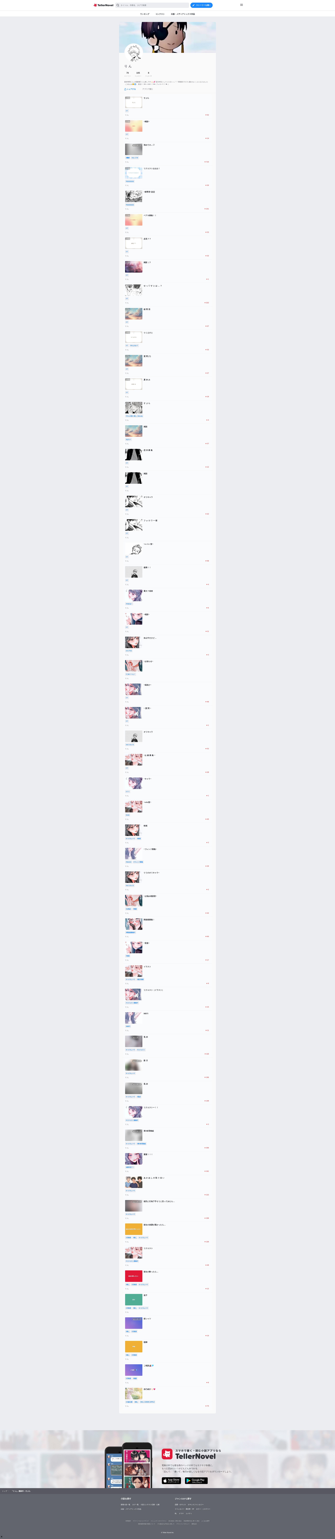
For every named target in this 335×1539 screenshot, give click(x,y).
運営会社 (194, 1524)
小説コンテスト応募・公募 (150, 1505)
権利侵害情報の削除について (146, 1524)
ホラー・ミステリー (203, 1509)
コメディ (189, 1513)
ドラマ (181, 1513)
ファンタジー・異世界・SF (184, 1509)
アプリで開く (147, 89)
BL (176, 1513)
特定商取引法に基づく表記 (191, 1521)
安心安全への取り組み (175, 1521)
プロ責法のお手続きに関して (165, 1524)
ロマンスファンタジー (196, 1505)
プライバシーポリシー (182, 1524)
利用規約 (128, 1521)
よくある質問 (205, 1521)
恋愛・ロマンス (180, 1505)
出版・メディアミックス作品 (131, 1509)
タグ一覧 (135, 1505)
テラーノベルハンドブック (141, 1521)
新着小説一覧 (125, 1505)
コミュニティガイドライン (158, 1521)
